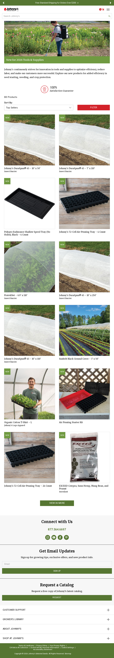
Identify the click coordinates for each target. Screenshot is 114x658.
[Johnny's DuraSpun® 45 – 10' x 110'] (29, 330)
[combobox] (57, 16)
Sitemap (68, 654)
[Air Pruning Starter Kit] (84, 393)
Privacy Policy (41, 646)
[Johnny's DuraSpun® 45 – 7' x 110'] (84, 140)
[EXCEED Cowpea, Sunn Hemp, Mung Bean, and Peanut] (84, 457)
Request (57, 597)
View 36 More (57, 503)
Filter (93, 107)
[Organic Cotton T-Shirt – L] (29, 393)
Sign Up (57, 571)
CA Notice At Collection (19, 648)
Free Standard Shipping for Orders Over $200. (56, 3)
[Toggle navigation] (107, 9)
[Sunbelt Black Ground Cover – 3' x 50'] (84, 330)
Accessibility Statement (42, 649)
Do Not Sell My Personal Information (45, 648)
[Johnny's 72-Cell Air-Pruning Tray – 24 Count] (29, 457)
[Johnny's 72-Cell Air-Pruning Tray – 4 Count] (84, 203)
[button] (3, 3)
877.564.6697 (57, 529)
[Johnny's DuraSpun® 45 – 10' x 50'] (29, 140)
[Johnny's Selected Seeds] (11, 9)
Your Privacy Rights (57, 646)
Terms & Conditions (26, 646)
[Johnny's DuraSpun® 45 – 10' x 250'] (84, 266)
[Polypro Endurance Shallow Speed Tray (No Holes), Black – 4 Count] (29, 203)
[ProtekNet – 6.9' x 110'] (29, 266)
